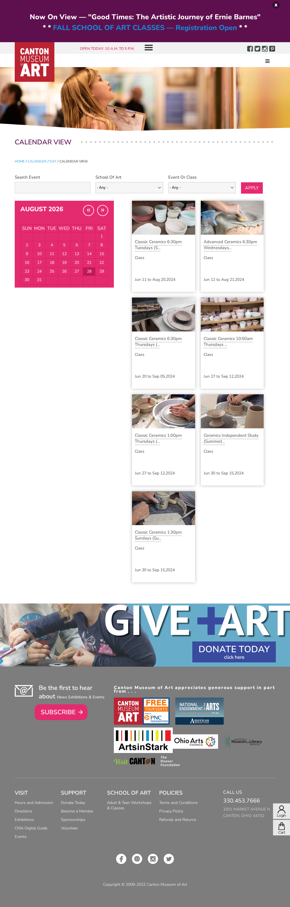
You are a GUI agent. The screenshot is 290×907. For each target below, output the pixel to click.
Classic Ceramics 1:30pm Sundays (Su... (158, 535)
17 (39, 262)
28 (89, 271)
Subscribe (58, 712)
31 (39, 280)
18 (52, 262)
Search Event (27, 177)
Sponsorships (73, 819)
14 (89, 253)
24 (39, 271)
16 (27, 262)
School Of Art (108, 177)
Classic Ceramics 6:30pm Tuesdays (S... (158, 245)
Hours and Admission (34, 802)
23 (27, 271)
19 (64, 262)
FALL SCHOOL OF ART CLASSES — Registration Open (145, 28)
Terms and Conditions (178, 802)
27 (76, 271)
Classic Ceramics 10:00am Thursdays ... (228, 341)
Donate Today (234, 649)
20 (76, 262)
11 (52, 253)
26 (64, 271)
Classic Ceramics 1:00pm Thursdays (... (158, 438)
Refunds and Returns (177, 819)
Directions (23, 811)
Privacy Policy (171, 811)
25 (52, 271)
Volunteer (69, 828)
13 (76, 253)
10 (39, 253)
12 (64, 253)
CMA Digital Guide (31, 828)
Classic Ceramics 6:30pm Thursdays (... (158, 341)
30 (27, 280)
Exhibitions (24, 819)
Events (21, 836)
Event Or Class (182, 177)
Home (20, 161)
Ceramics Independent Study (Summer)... (231, 438)
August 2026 (41, 209)
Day (53, 161)
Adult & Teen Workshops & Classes (129, 805)
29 (101, 271)
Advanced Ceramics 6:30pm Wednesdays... (230, 245)
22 (101, 262)
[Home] (34, 62)
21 (89, 262)
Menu (146, 48)
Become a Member (77, 811)
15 (101, 253)
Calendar (37, 161)
